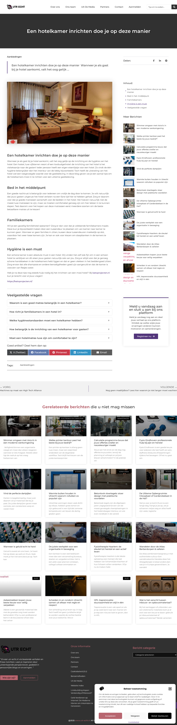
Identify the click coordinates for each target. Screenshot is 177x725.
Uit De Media (88, 7)
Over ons (55, 7)
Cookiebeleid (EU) (79, 671)
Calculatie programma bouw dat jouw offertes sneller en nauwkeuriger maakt (152, 149)
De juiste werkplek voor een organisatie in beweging (63, 547)
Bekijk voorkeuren (159, 716)
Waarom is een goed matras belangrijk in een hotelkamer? (59, 303)
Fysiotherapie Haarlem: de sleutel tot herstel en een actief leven (110, 549)
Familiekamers (134, 100)
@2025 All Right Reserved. (88, 720)
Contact (119, 7)
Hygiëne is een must (137, 104)
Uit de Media (76, 681)
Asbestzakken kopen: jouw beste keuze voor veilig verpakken (17, 602)
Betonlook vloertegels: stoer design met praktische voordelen (108, 496)
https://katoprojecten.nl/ (19, 281)
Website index (77, 685)
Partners (104, 7)
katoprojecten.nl (101, 272)
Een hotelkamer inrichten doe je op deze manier (146, 90)
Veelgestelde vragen (137, 107)
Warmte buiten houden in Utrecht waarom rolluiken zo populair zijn (64, 496)
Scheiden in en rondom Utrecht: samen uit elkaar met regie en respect (151, 268)
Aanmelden (135, 7)
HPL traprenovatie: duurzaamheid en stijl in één (109, 601)
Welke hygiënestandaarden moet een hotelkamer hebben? (59, 320)
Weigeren (135, 716)
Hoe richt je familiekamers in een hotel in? (59, 311)
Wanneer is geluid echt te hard (151, 212)
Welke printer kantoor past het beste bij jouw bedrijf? (65, 441)
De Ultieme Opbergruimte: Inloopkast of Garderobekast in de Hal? (152, 203)
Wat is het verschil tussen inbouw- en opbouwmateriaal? (155, 601)
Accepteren (110, 716)
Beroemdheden (78, 676)
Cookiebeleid (133, 722)
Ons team (70, 7)
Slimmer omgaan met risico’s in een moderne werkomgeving (20, 441)
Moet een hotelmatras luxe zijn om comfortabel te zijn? (59, 338)
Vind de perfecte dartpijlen (149, 169)
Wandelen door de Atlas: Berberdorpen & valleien (152, 547)
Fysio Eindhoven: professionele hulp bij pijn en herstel (155, 441)
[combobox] (159, 7)
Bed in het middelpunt (138, 96)
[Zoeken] (174, 7)
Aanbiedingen (14, 56)
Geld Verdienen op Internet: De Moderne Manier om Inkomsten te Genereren (82, 702)
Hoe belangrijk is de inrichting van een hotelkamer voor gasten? (59, 329)
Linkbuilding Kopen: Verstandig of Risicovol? (81, 691)
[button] (170, 688)
